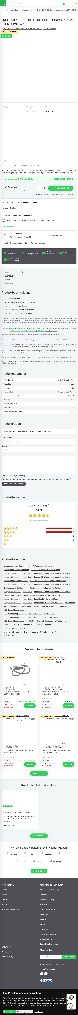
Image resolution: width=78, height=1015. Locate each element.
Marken (42, 924)
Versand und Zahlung (47, 900)
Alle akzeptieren (9, 1012)
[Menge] (40, 188)
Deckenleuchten (12, 10)
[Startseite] (3, 10)
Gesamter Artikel (9, 825)
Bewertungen (44, 904)
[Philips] (13, 855)
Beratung (5, 900)
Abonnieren (69, 957)
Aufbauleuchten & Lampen (43, 566)
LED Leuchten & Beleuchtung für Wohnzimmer (48, 621)
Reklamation (44, 895)
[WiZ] (39, 863)
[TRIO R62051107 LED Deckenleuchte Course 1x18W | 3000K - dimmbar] (39, 65)
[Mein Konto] (69, 3)
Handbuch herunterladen (13, 243)
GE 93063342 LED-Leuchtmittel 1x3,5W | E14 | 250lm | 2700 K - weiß (32, 220)
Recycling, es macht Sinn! (48, 934)
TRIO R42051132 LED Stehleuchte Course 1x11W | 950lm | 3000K (56, 751)
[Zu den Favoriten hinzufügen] (19, 656)
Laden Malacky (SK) (8, 957)
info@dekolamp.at (55, 235)
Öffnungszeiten (7, 952)
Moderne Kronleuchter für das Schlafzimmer (48, 581)
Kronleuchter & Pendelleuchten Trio (43, 632)
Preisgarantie (44, 929)
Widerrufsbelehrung (46, 939)
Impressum (44, 914)
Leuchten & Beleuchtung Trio (15, 628)
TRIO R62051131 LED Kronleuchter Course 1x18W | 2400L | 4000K (18, 751)
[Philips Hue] (56, 863)
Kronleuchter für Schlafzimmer (16, 581)
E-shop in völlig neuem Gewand (17, 812)
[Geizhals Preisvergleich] (46, 983)
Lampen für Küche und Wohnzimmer (36, 625)
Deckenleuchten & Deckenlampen (17, 566)
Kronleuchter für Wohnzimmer (16, 595)
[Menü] (75, 995)
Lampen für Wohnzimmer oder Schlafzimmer (52, 573)
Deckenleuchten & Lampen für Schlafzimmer (48, 588)
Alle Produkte (9, 636)
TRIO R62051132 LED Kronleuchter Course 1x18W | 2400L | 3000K (56, 693)
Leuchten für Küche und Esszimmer (48, 599)
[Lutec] (65, 855)
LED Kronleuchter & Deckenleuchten (45, 570)
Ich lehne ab (39, 1012)
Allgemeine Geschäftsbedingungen (51, 890)
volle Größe (7, 161)
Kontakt (4, 890)
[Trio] (11, 109)
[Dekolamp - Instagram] (46, 973)
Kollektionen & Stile (11, 625)
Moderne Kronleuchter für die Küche (55, 606)
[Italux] (21, 863)
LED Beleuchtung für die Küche (42, 614)
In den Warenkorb (63, 188)
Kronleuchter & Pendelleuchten (16, 570)
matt (72, 384)
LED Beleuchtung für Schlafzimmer (43, 617)
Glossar (4, 904)
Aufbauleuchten (26, 10)
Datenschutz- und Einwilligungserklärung (27, 479)
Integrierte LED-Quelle (66, 392)
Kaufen (30, 705)
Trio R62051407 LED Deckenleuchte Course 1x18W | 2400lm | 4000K (18, 693)
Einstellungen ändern (24, 1012)
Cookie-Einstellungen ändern (49, 944)
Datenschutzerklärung (47, 909)
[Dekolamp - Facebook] (41, 973)
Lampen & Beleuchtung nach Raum (18, 573)
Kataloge (43, 919)
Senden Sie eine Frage (13, 484)
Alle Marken (39, 871)
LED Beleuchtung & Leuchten (16, 610)
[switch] (71, 1007)
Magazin (4, 895)
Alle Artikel (38, 836)
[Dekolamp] (17, 3)
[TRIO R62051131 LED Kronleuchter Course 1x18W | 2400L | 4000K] (19, 731)
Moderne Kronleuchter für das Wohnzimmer (47, 595)
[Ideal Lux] (47, 855)
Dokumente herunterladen (10, 909)
